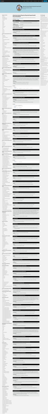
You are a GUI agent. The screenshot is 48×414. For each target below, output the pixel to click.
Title (3, 340)
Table (3, 233)
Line (2, 331)
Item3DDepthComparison (5, 372)
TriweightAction (4, 220)
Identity (3, 40)
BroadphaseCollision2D (5, 388)
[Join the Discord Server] (42, 1)
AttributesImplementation (5, 300)
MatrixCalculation (4, 43)
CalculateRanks (4, 75)
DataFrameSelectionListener (6, 65)
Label (3, 330)
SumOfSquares (4, 90)
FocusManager (4, 359)
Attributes (3, 299)
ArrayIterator (4, 236)
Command (3, 256)
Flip (2, 38)
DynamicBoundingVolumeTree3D (6, 401)
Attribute (3, 298)
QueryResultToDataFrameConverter (7, 286)
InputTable (3, 370)
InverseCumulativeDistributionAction (7, 70)
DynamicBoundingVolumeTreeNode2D (7, 402)
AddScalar (3, 35)
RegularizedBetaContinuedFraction (7, 86)
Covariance (3, 78)
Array (3, 222)
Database (3, 269)
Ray (2, 28)
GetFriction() (41, 39)
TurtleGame (4, 262)
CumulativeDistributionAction (6, 69)
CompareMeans (4, 177)
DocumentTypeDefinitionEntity (6, 305)
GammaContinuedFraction (5, 79)
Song (3, 252)
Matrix (3, 22)
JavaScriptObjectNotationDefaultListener (7, 310)
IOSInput (3, 367)
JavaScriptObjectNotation (5, 309)
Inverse (3, 41)
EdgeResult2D (4, 404)
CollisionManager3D (5, 395)
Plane (3, 25)
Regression (3, 183)
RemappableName (4, 295)
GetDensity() (41, 37)
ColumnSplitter (4, 190)
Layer (3, 373)
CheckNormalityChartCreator (6, 97)
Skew (3, 87)
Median (3, 83)
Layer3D (3, 375)
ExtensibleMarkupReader (5, 308)
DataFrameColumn (4, 60)
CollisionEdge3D (4, 392)
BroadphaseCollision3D (5, 389)
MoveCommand (4, 257)
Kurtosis (3, 81)
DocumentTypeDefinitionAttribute (7, 303)
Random (3, 27)
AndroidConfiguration (5, 344)
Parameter (3, 294)
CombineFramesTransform (5, 191)
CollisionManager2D (5, 394)
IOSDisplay (3, 366)
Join (2, 293)
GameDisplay (4, 361)
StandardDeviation (4, 88)
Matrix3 (3, 23)
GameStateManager (5, 363)
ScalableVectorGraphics (5, 338)
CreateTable (4, 267)
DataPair (3, 199)
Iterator (3, 226)
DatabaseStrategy (4, 272)
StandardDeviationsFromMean (6, 89)
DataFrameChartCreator (5, 59)
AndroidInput (4, 346)
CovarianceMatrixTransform (6, 196)
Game (3, 360)
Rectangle (3, 337)
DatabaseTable (4, 273)
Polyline (3, 336)
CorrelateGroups (4, 180)
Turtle (3, 261)
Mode (3, 84)
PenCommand (4, 258)
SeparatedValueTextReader (6, 322)
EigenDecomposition (5, 37)
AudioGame (3, 251)
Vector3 (3, 31)
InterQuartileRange (5, 80)
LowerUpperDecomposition (6, 42)
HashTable (3, 224)
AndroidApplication (4, 343)
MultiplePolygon (4, 332)
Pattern (3, 334)
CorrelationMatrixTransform (6, 195)
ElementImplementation (5, 307)
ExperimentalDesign (5, 181)
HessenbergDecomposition (5, 39)
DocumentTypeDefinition (5, 302)
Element (3, 306)
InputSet (3, 369)
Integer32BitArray (4, 225)
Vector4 (3, 32)
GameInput (3, 362)
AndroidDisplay (4, 345)
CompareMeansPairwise (5, 178)
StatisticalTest (4, 184)
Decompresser (4, 264)
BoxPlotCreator (4, 96)
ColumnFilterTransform (5, 187)
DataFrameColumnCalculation (6, 61)
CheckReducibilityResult (5, 155)
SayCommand (4, 260)
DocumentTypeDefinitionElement (6, 304)
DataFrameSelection (5, 64)
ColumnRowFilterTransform (6, 189)
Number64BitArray (4, 230)
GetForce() (41, 38)
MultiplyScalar (4, 46)
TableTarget (4, 296)
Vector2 (3, 30)
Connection (3, 266)
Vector (3, 29)
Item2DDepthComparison (5, 371)
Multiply (3, 45)
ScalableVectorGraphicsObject (6, 339)
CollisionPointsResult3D (5, 399)
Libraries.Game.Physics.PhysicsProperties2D (20, 94)
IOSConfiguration (4, 365)
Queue (3, 231)
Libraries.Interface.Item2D (17, 184)
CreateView (3, 268)
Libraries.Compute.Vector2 (18, 39)
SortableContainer (4, 249)
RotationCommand (4, 259)
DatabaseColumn (4, 270)
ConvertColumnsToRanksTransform (7, 193)
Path (3, 333)
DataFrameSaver (4, 63)
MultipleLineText (4, 228)
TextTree (3, 234)
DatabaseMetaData (4, 271)
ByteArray (3, 223)
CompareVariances (4, 179)
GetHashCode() (42, 40)
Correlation (3, 77)
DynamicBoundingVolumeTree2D (6, 400)
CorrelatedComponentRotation (6, 194)
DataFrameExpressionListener (6, 198)
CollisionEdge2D (4, 391)
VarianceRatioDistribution (5, 139)
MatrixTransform (4, 44)
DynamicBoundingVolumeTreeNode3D (7, 403)
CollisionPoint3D (4, 398)
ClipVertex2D (4, 390)
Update (3, 287)
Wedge (3, 341)
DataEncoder (4, 301)
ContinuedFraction (4, 76)
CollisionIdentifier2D (5, 393)
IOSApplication (4, 364)
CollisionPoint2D (4, 397)
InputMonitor (4, 368)
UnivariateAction (4, 72)
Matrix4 (3, 24)
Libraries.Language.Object (19, 18)
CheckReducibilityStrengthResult (6, 156)
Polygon (3, 335)
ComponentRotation (5, 192)
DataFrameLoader (4, 62)
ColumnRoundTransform (5, 188)
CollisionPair (3, 396)
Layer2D (3, 374)
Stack (3, 232)
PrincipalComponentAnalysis (6, 182)
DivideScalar (4, 36)
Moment (3, 85)
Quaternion (3, 26)
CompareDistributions (5, 176)
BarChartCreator (4, 95)
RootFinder (3, 71)
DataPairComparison (5, 200)
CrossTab (3, 197)
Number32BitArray (4, 229)
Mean (3, 82)
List (2, 227)
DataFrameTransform (5, 66)
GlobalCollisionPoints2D (5, 405)
